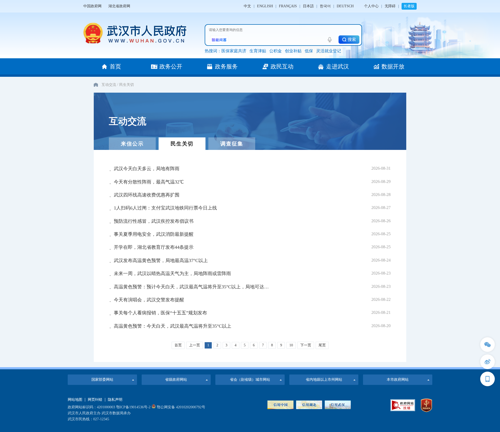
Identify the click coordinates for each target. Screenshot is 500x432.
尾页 (322, 345)
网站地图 (75, 400)
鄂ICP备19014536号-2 (133, 407)
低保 (309, 51)
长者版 (409, 6)
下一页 (305, 345)
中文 (247, 6)
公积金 (275, 51)
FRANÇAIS (288, 6)
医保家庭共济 (233, 51)
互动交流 (109, 85)
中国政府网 (92, 6)
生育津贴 (257, 51)
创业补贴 (293, 51)
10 (291, 345)
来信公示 (132, 144)
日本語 (308, 6)
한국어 (325, 6)
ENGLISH (265, 6)
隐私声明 (115, 400)
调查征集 (231, 144)
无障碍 (390, 6)
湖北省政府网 (119, 6)
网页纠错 (95, 400)
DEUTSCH (345, 6)
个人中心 (371, 6)
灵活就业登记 (328, 51)
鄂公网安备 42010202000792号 (180, 407)
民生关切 (126, 85)
